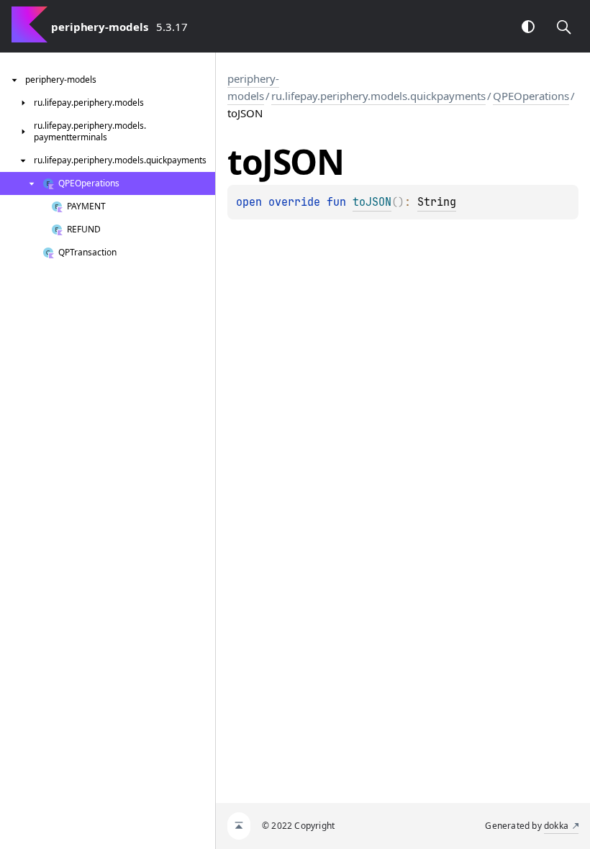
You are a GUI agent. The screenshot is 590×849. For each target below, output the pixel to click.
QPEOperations (531, 95)
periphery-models (253, 87)
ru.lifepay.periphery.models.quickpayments (378, 95)
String (436, 202)
